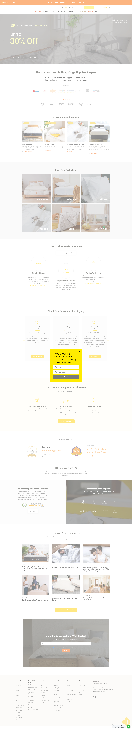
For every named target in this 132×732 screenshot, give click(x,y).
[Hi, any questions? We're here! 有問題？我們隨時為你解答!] (128, 726)
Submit (66, 377)
